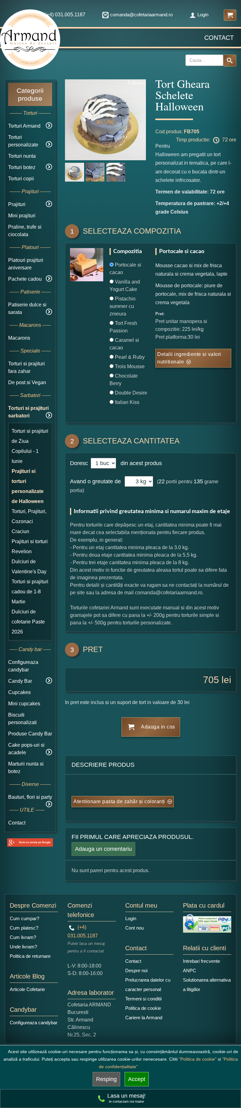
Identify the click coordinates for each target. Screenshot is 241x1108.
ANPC (189, 970)
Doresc (79, 463)
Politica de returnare (30, 956)
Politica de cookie (143, 1008)
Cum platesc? (24, 927)
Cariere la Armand (143, 1017)
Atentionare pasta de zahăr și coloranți (119, 801)
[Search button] (229, 60)
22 (161, 481)
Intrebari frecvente (201, 961)
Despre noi (136, 970)
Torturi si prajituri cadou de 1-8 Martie (30, 591)
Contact (219, 37)
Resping (106, 1079)
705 (211, 680)
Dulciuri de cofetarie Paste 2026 (28, 621)
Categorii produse (30, 94)
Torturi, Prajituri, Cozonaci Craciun (29, 521)
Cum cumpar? (24, 918)
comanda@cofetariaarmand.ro (141, 14)
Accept (136, 1079)
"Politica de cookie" (198, 1059)
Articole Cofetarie (27, 989)
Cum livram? (23, 937)
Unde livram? (23, 946)
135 (198, 481)
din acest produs (139, 463)
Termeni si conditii (143, 998)
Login (202, 14)
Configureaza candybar (33, 1022)
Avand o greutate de (95, 481)
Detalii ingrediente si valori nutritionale (189, 358)
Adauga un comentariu (103, 849)
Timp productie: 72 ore (206, 139)
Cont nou (134, 927)
